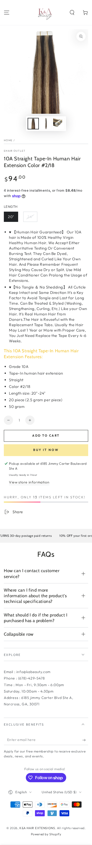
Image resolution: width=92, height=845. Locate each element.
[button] (72, 12)
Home (8, 140)
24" (30, 216)
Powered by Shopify (46, 834)
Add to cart (46, 435)
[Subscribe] (85, 740)
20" (11, 216)
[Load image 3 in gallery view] (58, 123)
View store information (29, 482)
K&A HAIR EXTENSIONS (37, 828)
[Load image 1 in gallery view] (33, 123)
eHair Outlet (15, 150)
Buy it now (46, 450)
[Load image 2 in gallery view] (46, 123)
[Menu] (6, 12)
